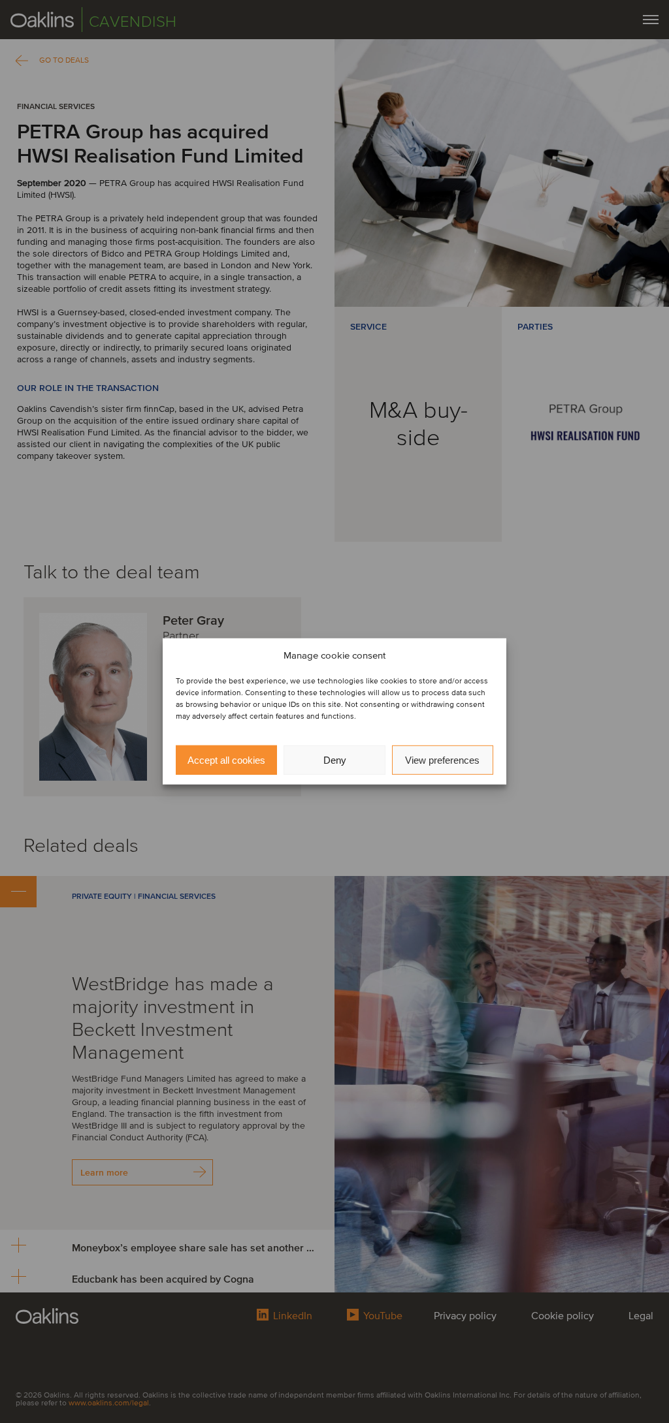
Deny (334, 760)
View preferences (442, 760)
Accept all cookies (226, 760)
